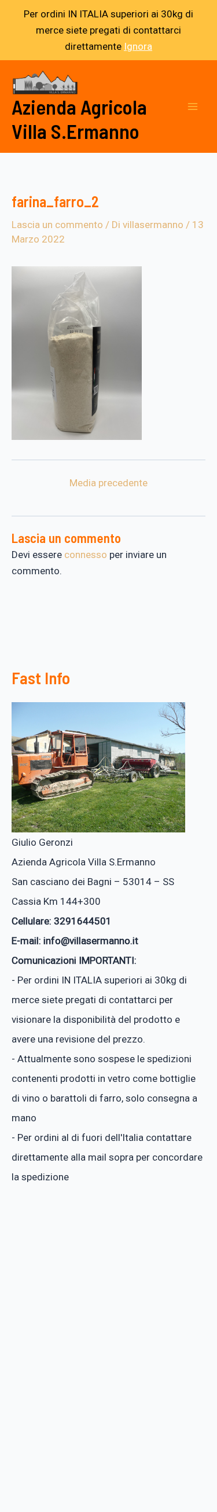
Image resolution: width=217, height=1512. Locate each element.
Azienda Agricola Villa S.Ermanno (79, 118)
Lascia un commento (57, 224)
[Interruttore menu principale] (192, 106)
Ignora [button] (138, 46)
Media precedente (108, 483)
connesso (85, 554)
